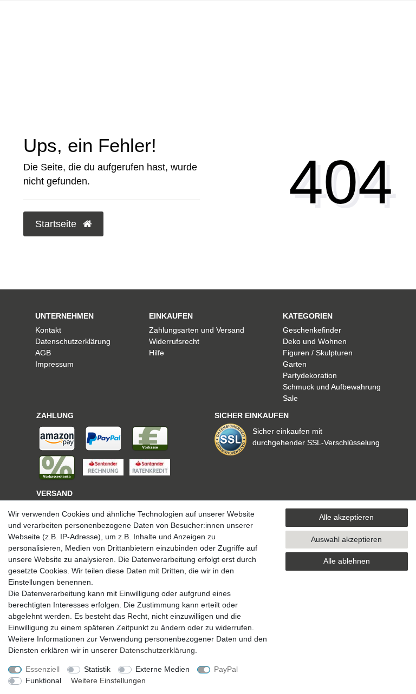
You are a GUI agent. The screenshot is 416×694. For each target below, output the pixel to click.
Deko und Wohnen (315, 341)
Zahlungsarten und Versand (196, 330)
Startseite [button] (57, 224)
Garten (295, 364)
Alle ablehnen (346, 561)
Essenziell (42, 669)
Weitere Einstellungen (108, 680)
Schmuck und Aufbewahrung (332, 386)
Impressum (54, 364)
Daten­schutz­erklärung (157, 650)
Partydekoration (310, 375)
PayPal (226, 669)
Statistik (97, 669)
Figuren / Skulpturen (318, 352)
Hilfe (156, 352)
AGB (43, 352)
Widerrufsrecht (174, 341)
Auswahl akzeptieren (346, 539)
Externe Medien (162, 669)
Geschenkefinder (312, 330)
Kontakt (48, 330)
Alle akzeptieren (346, 517)
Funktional (43, 680)
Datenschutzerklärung (72, 341)
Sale (290, 398)
